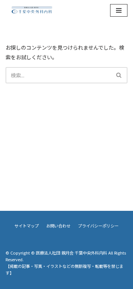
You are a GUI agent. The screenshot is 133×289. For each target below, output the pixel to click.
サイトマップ (26, 226)
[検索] (119, 75)
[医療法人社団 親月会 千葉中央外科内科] (32, 10)
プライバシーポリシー (98, 226)
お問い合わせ (58, 226)
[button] (119, 75)
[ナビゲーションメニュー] (118, 10)
